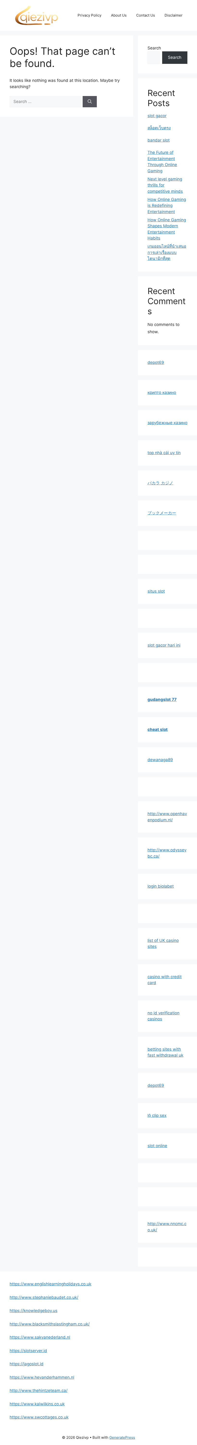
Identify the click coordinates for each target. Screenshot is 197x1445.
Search (154, 48)
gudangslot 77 (162, 699)
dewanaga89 (160, 759)
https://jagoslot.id (26, 1363)
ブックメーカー (162, 513)
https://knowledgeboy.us (33, 1310)
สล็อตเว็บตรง (159, 128)
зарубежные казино (167, 422)
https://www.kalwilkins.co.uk (37, 1404)
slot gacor (157, 115)
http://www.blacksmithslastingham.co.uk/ (50, 1324)
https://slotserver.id (28, 1350)
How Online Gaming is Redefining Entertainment (167, 205)
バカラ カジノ (160, 483)
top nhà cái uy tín (164, 452)
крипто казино (162, 392)
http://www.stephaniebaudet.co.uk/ (44, 1297)
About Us (119, 15)
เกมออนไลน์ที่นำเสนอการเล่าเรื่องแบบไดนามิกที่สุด (167, 252)
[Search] (90, 102)
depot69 (156, 362)
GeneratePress (122, 1437)
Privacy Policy (89, 15)
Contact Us (145, 15)
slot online (157, 1145)
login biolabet (161, 886)
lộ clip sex (157, 1115)
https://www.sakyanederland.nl (40, 1337)
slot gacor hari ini (164, 645)
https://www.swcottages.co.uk (39, 1417)
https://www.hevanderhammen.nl (42, 1377)
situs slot (156, 591)
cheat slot (158, 729)
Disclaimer (174, 15)
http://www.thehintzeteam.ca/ (39, 1390)
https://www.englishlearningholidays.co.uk (50, 1284)
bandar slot (159, 140)
